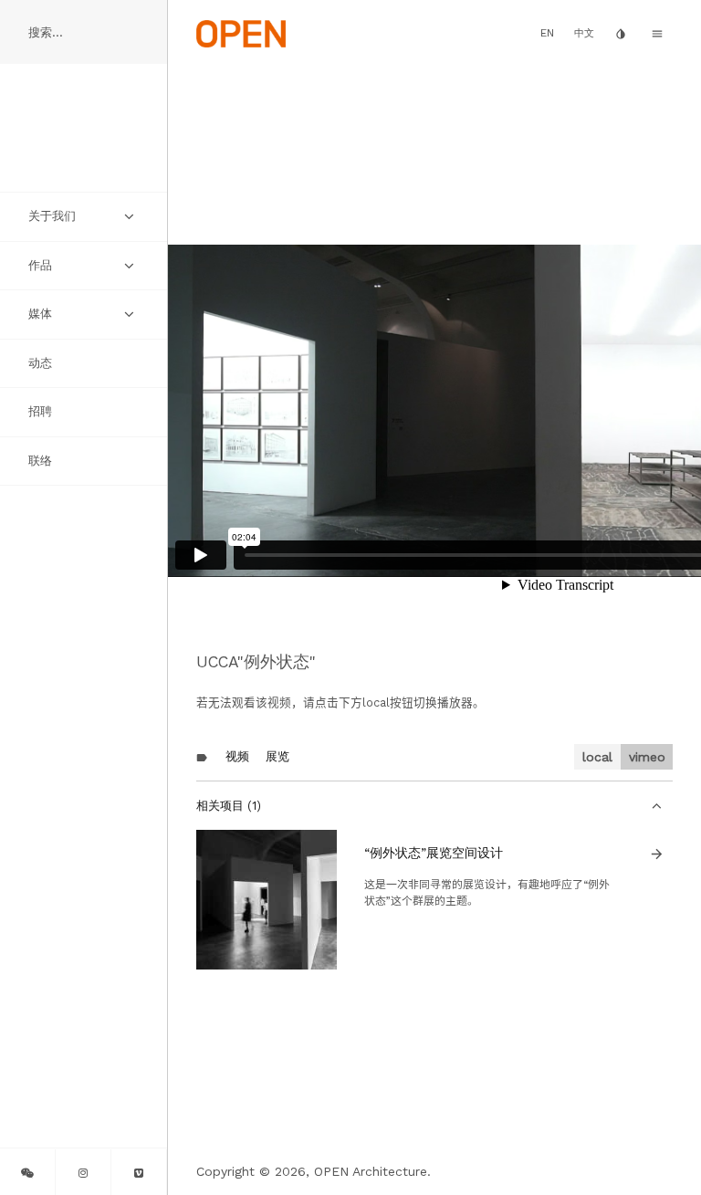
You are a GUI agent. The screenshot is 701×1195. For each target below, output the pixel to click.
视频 (237, 756)
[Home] (241, 32)
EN (547, 32)
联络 (40, 460)
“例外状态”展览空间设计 (433, 852)
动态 (40, 363)
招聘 (40, 411)
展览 (277, 756)
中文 (584, 33)
